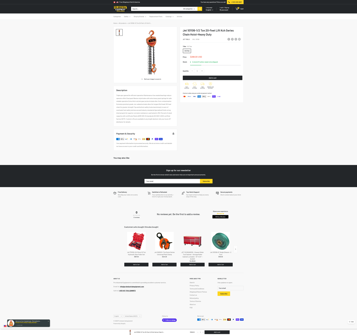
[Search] (199, 9)
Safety (126, 16)
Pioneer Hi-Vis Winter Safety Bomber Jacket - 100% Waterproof (27, 322)
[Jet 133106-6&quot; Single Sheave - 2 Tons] (221, 241)
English (116, 316)
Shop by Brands (139, 16)
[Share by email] (239, 39)
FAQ (191, 307)
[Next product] (235, 249)
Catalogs (169, 16)
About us (193, 304)
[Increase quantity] (202, 71)
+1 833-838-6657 (236, 2)
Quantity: (186, 71)
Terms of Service (195, 301)
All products (122, 23)
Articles (179, 16)
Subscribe (206, 181)
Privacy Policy (194, 285)
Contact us (193, 295)
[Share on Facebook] (228, 39)
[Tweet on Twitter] (236, 39)
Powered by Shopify (119, 323)
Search (192, 282)
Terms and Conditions (197, 289)
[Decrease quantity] (192, 71)
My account (224, 10)
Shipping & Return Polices (198, 292)
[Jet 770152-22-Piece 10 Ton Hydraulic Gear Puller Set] (136, 241)
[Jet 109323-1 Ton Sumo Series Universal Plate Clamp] (164, 241)
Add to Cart (136, 264)
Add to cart (212, 78)
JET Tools (186, 39)
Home (115, 23)
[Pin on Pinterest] (232, 39)
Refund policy (194, 298)
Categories (117, 16)
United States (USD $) (131, 316)
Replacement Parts (155, 16)
